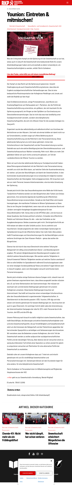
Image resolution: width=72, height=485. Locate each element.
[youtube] (34, 453)
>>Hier (9, 377)
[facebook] (29, 453)
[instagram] (38, 453)
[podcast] (42, 453)
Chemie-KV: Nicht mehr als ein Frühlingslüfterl (11, 437)
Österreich (5, 430)
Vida (31, 29)
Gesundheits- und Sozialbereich (38, 26)
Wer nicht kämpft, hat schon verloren (34, 435)
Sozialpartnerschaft (23, 29)
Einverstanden (28, 473)
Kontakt (55, 474)
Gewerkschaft (53, 26)
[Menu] (67, 2)
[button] (51, 461)
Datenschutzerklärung (31, 478)
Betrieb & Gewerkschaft (17, 26)
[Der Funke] (12, 4)
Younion (36, 29)
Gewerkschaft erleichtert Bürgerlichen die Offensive (56, 438)
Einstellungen (44, 473)
